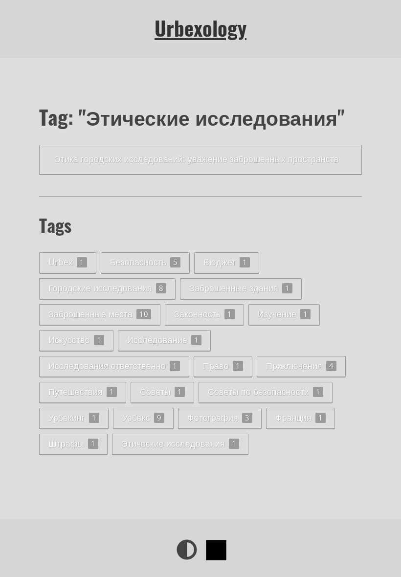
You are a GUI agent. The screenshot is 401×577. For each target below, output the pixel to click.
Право (221, 366)
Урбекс (141, 417)
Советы (161, 392)
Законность (203, 314)
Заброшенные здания (239, 288)
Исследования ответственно (112, 366)
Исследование (163, 340)
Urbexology (200, 28)
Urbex (66, 262)
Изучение (283, 314)
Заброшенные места (98, 314)
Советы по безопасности (264, 392)
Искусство (74, 340)
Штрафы (71, 443)
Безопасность (144, 262)
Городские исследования (105, 288)
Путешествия (81, 392)
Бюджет (225, 262)
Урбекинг (72, 417)
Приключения (300, 366)
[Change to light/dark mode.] (187, 549)
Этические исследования (178, 443)
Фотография (218, 417)
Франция (299, 417)
